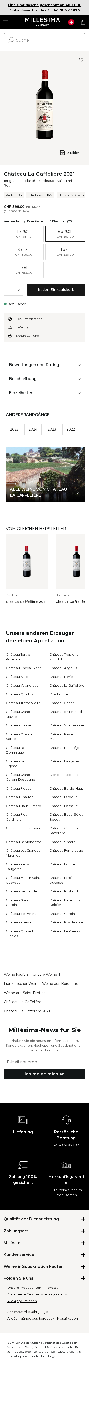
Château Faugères (64, 761)
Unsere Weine (45, 974)
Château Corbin (62, 914)
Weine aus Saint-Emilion (25, 993)
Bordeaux (46, 181)
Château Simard (62, 842)
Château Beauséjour (66, 748)
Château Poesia (18, 922)
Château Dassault (63, 806)
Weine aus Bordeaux (60, 983)
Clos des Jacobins (63, 775)
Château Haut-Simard (23, 806)
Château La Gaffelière (66, 685)
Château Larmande (21, 891)
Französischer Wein (20, 983)
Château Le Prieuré (65, 931)
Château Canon (62, 703)
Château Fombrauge (66, 850)
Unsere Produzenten (24, 1287)
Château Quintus (19, 694)
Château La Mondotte (23, 842)
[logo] (42, 22)
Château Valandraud (22, 685)
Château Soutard (20, 725)
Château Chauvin (19, 797)
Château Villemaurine (66, 725)
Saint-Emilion (67, 181)
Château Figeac (19, 788)
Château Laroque (63, 797)
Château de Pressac (22, 914)
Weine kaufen (16, 974)
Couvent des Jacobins (23, 828)
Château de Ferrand (65, 712)
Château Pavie (61, 677)
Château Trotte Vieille (23, 703)
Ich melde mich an (45, 1074)
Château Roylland (63, 891)
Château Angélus (63, 668)
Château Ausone (19, 677)
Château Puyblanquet (67, 922)
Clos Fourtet (59, 694)
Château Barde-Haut (66, 788)
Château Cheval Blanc (24, 668)
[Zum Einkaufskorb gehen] (83, 22)
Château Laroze (62, 864)
